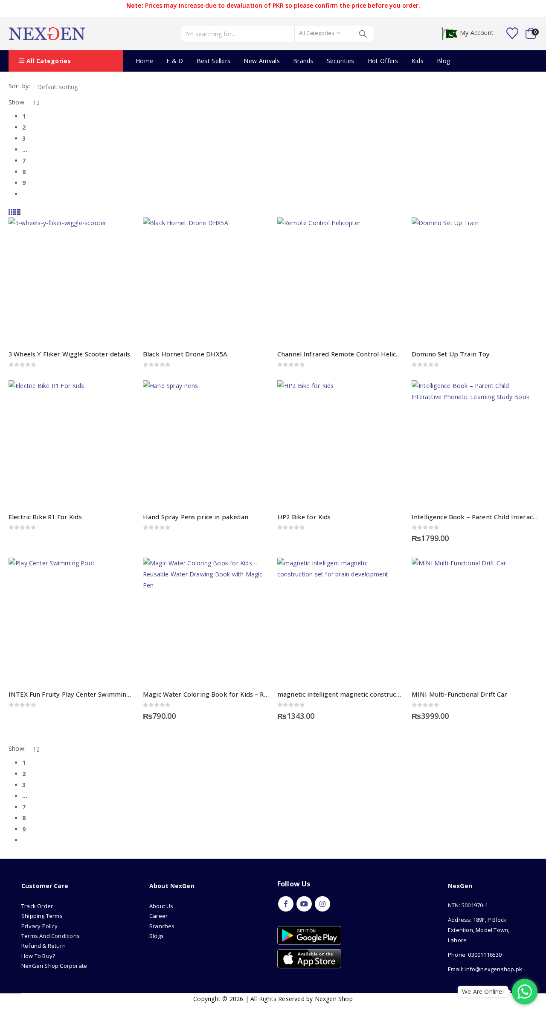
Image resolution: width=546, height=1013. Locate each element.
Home (144, 61)
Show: (17, 102)
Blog (443, 61)
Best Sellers (214, 61)
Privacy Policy (39, 926)
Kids (418, 61)
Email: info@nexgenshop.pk (485, 969)
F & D (174, 61)
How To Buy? (38, 956)
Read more (120, 231)
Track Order (37, 906)
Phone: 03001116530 (475, 954)
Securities (340, 61)
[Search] (363, 34)
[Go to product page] (71, 280)
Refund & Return (43, 945)
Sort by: (19, 86)
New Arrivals (262, 61)
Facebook (285, 904)
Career (158, 916)
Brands (303, 61)
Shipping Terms (42, 916)
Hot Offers (383, 61)
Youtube (304, 904)
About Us (162, 906)
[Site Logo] (47, 33)
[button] (12, 212)
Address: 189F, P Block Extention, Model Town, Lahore (478, 930)
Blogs (156, 936)
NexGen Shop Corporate (54, 966)
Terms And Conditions (50, 936)
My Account (477, 33)
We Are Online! (483, 991)
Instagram (322, 904)
